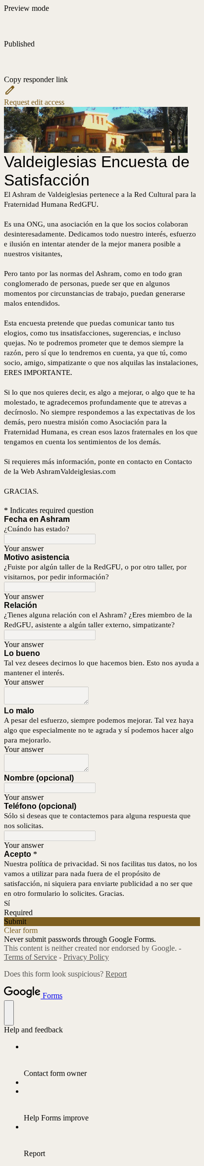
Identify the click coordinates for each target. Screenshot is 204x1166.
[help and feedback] (9, 1013)
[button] (102, 66)
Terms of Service (30, 957)
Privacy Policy (86, 957)
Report (116, 974)
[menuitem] (112, 1060)
